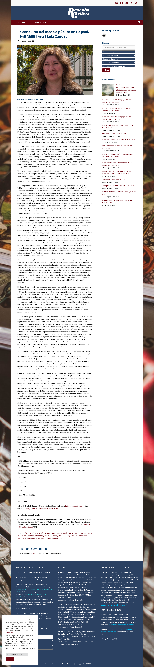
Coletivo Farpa (66, 664)
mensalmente (21, 599)
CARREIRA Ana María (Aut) (60, 533)
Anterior (38, 22)
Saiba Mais (9, 633)
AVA (44, 22)
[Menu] (17, 3)
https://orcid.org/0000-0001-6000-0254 (41, 508)
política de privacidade (37, 628)
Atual (30, 22)
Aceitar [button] (10, 659)
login (35, 553)
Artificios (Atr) (44, 533)
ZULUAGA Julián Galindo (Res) (50, 538)
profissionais (31, 597)
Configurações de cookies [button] (17, 655)
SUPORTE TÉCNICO (24, 609)
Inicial (16, 22)
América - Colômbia (30, 533)
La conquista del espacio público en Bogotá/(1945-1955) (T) (47, 536)
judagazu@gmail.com (73, 506)
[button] (116, 3)
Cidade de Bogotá (79, 533)
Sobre (23, 22)
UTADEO (40, 99)
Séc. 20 (73, 536)
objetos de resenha (32, 594)
